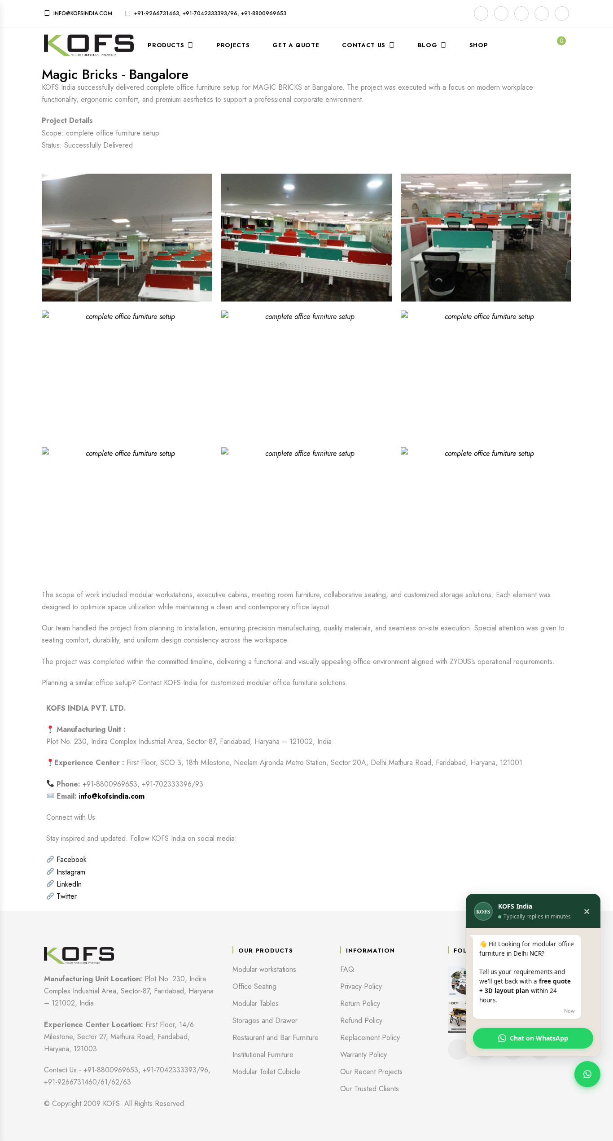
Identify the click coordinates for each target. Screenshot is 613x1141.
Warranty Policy (363, 1054)
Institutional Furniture (262, 1054)
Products (166, 45)
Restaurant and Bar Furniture (275, 1037)
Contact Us (363, 45)
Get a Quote (295, 45)
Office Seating (254, 986)
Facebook (72, 859)
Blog (428, 45)
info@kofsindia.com (82, 13)
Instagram (71, 872)
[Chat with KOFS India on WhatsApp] (587, 1074)
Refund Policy (361, 1020)
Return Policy (360, 1003)
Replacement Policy (370, 1037)
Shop (478, 45)
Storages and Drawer (265, 1020)
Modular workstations (264, 969)
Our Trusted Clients (369, 1089)
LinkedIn (69, 884)
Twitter (67, 896)
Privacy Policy (361, 986)
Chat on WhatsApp (539, 1038)
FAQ (347, 969)
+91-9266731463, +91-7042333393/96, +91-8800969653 (210, 13)
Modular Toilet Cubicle (266, 1072)
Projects (233, 45)
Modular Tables (255, 1003)
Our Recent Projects (371, 1072)
